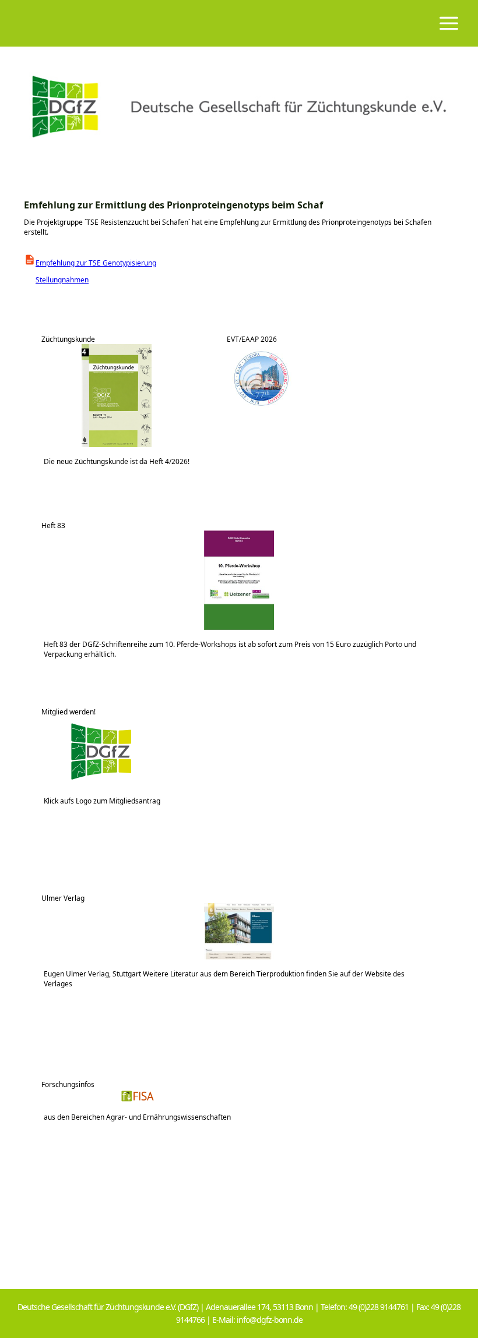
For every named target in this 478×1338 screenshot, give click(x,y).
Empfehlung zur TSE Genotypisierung (96, 263)
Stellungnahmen (56, 280)
